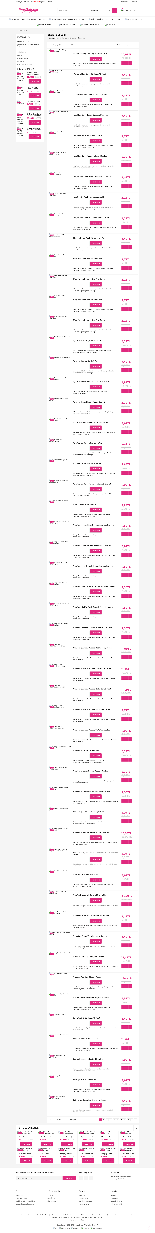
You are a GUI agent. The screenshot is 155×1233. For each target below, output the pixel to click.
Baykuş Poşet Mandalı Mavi (84, 1080)
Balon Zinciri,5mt (33, 101)
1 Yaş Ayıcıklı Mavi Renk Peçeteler (88, 1154)
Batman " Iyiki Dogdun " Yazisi (85, 1038)
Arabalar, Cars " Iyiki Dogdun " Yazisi (88, 957)
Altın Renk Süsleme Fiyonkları (85, 875)
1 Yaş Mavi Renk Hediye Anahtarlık (87, 136)
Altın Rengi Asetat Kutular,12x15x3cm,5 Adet (92, 668)
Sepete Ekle (35, 81)
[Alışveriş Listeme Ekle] (127, 63)
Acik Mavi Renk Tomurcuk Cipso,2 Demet (91, 423)
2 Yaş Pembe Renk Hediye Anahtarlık (89, 279)
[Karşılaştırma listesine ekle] (130, 63)
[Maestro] (85, 1228)
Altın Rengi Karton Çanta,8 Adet (86, 750)
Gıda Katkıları (21, 52)
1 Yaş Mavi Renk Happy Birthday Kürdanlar (91, 115)
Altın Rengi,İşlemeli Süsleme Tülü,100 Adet (91, 832)
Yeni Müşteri (98, 1217)
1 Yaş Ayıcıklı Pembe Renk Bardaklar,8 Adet (129, 1154)
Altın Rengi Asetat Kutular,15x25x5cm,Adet (91, 709)
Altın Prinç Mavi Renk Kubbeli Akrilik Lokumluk (93, 566)
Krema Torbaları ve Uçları (124, 1215)
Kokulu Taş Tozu (43, 1215)
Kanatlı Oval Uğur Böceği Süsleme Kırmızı (90, 54)
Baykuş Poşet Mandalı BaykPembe (88, 1059)
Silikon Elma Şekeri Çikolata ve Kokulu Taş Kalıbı (34, 114)
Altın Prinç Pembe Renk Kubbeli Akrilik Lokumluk (94, 586)
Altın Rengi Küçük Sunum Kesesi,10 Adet (90, 771)
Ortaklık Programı (85, 1201)
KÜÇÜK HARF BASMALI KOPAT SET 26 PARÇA (33, 87)
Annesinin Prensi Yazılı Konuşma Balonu (90, 936)
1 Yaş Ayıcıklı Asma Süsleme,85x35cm (47, 1154)
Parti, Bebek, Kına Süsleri (24, 64)
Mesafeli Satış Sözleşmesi (25, 1204)
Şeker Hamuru (56, 1215)
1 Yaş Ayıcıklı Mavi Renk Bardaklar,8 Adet (67, 1154)
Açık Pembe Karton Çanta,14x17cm (88, 443)
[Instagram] (91, 1178)
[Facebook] (81, 1178)
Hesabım (114, 1195)
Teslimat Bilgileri (22, 1198)
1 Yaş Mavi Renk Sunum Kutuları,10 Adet (90, 156)
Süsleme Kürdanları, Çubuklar (102, 1215)
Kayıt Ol (69, 1178)
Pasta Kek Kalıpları (69, 1215)
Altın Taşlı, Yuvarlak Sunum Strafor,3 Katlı (90, 895)
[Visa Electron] (96, 1228)
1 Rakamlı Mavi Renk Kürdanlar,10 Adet (89, 74)
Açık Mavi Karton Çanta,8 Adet (86, 361)
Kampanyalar (84, 1204)
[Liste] (113, 45)
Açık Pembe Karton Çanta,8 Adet (87, 463)
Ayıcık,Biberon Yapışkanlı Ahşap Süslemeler (91, 998)
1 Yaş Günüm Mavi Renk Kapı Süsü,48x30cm (26, 1137)
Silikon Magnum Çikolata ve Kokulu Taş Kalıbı (34, 129)
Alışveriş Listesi (87, 1217)
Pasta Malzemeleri (23, 41)
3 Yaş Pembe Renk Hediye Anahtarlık (89, 320)
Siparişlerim (115, 1198)
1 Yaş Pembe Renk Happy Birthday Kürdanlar (92, 177)
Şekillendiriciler (22, 49)
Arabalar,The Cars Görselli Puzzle (87, 977)
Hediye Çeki (83, 1198)
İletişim (50, 1195)
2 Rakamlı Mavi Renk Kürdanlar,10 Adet (89, 238)
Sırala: (119, 45)
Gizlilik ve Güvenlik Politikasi (25, 1201)
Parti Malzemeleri (84, 1215)
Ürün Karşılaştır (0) (55, 45)
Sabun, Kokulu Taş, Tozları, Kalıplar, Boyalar (28, 45)
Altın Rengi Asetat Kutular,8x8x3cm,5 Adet (91, 730)
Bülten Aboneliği (116, 1204)
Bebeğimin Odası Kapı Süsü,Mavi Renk (89, 1100)
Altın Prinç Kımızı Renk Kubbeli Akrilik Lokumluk (93, 525)
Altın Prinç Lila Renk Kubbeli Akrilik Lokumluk (92, 545)
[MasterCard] (64, 1228)
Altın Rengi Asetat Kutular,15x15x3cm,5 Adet (92, 689)
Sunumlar (20, 61)
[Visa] (55, 1228)
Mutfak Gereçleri (22, 58)
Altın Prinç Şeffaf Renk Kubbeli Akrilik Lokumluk (93, 607)
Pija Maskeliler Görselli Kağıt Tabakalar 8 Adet (88, 1137)
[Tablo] (110, 45)
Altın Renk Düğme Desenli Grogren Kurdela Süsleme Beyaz (95, 853)
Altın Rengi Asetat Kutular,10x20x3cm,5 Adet (92, 648)
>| (135, 1120)
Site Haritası (51, 1201)
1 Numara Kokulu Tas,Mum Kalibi (108, 1137)
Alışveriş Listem (116, 1201)
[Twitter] (86, 1178)
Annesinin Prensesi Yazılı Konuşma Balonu (91, 916)
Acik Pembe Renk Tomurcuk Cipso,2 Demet (92, 484)
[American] (75, 1228)
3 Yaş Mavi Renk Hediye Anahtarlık (87, 299)
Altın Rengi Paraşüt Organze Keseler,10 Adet (92, 791)
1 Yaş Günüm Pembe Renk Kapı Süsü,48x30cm (47, 1137)
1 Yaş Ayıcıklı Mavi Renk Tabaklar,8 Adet (108, 1154)
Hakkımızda (20, 1195)
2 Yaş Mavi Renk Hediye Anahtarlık (87, 259)
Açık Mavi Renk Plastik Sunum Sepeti (89, 402)
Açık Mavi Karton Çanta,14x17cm (87, 340)
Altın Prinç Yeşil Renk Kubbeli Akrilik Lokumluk (92, 627)
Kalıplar (19, 55)
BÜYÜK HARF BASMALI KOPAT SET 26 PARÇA (33, 73)
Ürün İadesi (51, 1198)
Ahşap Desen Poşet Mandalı (85, 504)
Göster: (66, 45)
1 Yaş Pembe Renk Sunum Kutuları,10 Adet (91, 218)
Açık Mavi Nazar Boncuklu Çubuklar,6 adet (91, 381)
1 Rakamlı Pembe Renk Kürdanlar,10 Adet (90, 95)
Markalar (82, 1195)
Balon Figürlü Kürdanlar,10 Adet (86, 1018)
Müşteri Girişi (75, 1217)
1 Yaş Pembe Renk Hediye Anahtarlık (88, 197)
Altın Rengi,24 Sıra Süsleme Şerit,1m (88, 812)
